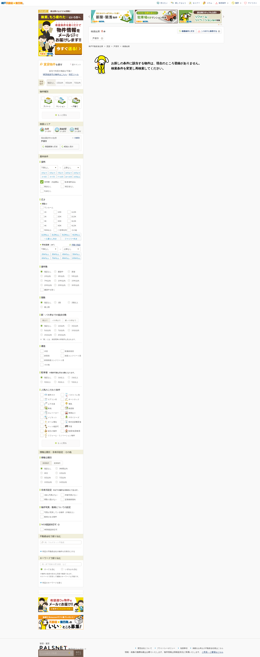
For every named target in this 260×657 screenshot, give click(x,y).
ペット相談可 (53, 426)
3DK (59, 221)
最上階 (47, 307)
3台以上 (47, 382)
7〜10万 (60, 177)
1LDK (73, 212)
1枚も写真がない (51, 495)
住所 (48, 130)
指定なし (51, 83)
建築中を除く (49, 290)
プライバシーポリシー (166, 648)
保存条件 (222, 3)
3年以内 (61, 276)
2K (45, 217)
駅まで (45, 320)
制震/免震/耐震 (74, 431)
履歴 (237, 3)
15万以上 (77, 177)
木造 (46, 351)
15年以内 (75, 281)
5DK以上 (47, 230)
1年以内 (47, 276)
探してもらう (180, 3)
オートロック (73, 399)
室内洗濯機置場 (74, 422)
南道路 (71, 408)
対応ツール (74, 74)
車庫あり (72, 413)
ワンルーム (48, 208)
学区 (78, 130)
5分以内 (47, 330)
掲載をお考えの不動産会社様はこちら (208, 648)
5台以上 (75, 382)
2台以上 (75, 377)
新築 (73, 272)
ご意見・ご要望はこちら (212, 652)
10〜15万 (68, 177)
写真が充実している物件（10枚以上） (59, 512)
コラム (209, 3)
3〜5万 (44, 177)
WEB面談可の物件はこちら (55, 74)
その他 (74, 230)
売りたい (164, 3)
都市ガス (51, 395)
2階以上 (75, 303)
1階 (59, 303)
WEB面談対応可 (50, 530)
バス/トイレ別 (74, 395)
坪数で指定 (76, 245)
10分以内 (75, 330)
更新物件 (57, 463)
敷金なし (47, 186)
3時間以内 (63, 469)
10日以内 (48, 482)
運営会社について (145, 648)
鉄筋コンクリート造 (73, 356)
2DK (59, 217)
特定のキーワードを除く (52, 583)
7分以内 (61, 330)
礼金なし (47, 191)
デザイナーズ (73, 417)
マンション (60, 106)
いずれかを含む (71, 569)
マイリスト (252, 3)
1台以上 (61, 377)
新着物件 (46, 463)
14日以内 (63, 482)
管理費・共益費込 (51, 182)
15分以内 (48, 335)
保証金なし (69, 186)
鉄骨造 (47, 356)
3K (45, 221)
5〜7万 (52, 177)
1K (45, 212)
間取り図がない (50, 499)
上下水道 (51, 404)
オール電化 (52, 422)
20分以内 (61, 335)
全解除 (77, 138)
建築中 (60, 272)
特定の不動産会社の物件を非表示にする (58, 551)
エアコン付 (52, 399)
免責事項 (183, 648)
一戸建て (74, 106)
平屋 (70, 426)
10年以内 (61, 281)
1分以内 (61, 326)
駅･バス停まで (70, 320)
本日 (46, 473)
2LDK (73, 217)
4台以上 (61, 382)
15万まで (77, 173)
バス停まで (56, 320)
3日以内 (68, 83)
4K (45, 226)
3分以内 (75, 326)
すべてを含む (49, 569)
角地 (49, 408)
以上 (45, 235)
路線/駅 (63, 130)
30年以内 (75, 285)
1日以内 (60, 83)
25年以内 (61, 285)
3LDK (73, 221)
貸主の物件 (52, 431)
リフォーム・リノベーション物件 (61, 435)
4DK (59, 226)
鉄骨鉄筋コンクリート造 (54, 360)
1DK (59, 212)
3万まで (44, 173)
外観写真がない (71, 495)
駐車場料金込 (70, 182)
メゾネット (52, 417)
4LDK (73, 226)
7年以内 (47, 281)
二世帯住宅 (62, 230)
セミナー (196, 3)
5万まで (52, 173)
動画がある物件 (50, 517)
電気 (70, 404)
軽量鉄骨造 (69, 351)
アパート (47, 106)
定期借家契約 (70, 499)
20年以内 (48, 285)
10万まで (68, 173)
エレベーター (53, 413)
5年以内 (75, 276)
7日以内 (77, 83)
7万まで (60, 173)
